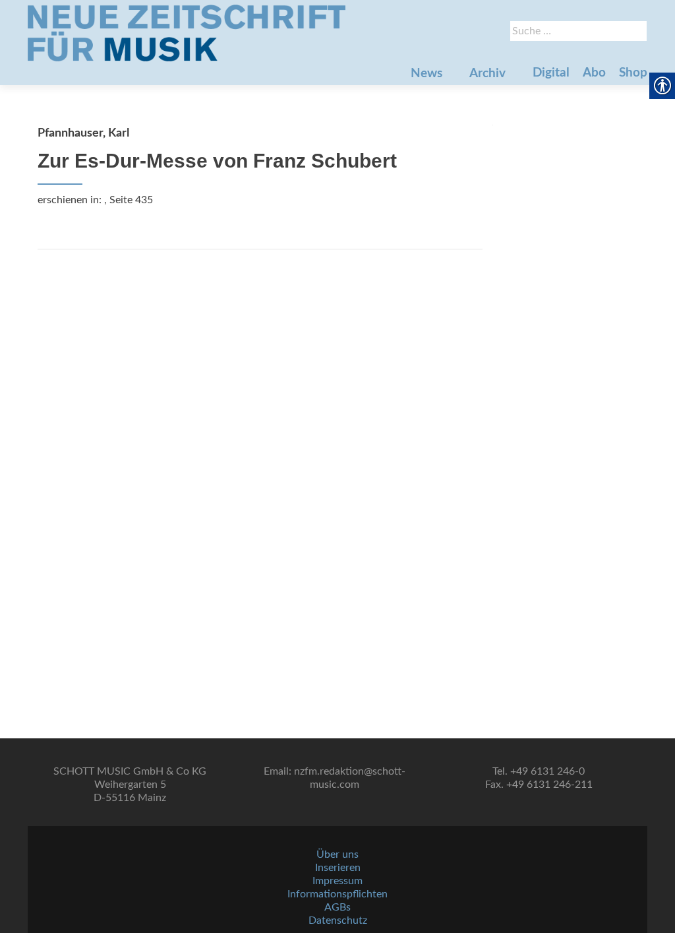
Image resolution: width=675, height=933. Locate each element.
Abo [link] (594, 73)
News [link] (426, 73)
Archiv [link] (487, 73)
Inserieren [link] (338, 867)
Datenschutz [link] (337, 920)
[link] (186, 33)
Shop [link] (633, 73)
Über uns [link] (337, 854)
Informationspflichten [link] (337, 894)
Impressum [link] (337, 881)
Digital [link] (551, 73)
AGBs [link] (337, 907)
